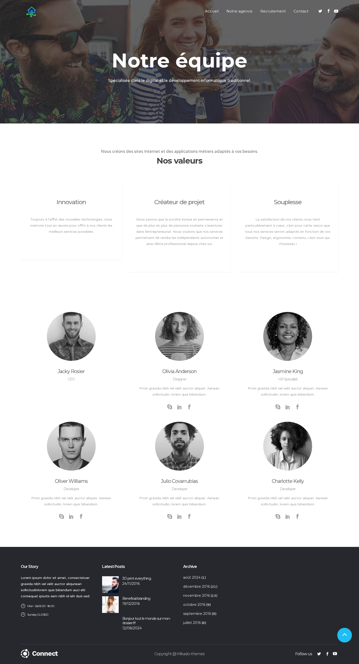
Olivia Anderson (179, 371)
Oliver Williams (71, 481)
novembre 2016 (196, 595)
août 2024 (192, 577)
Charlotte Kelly (288, 481)
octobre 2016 (194, 604)
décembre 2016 (196, 586)
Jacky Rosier (71, 371)
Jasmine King (288, 371)
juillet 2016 (192, 622)
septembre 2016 (197, 613)
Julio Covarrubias (179, 481)
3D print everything (136, 578)
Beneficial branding (136, 598)
